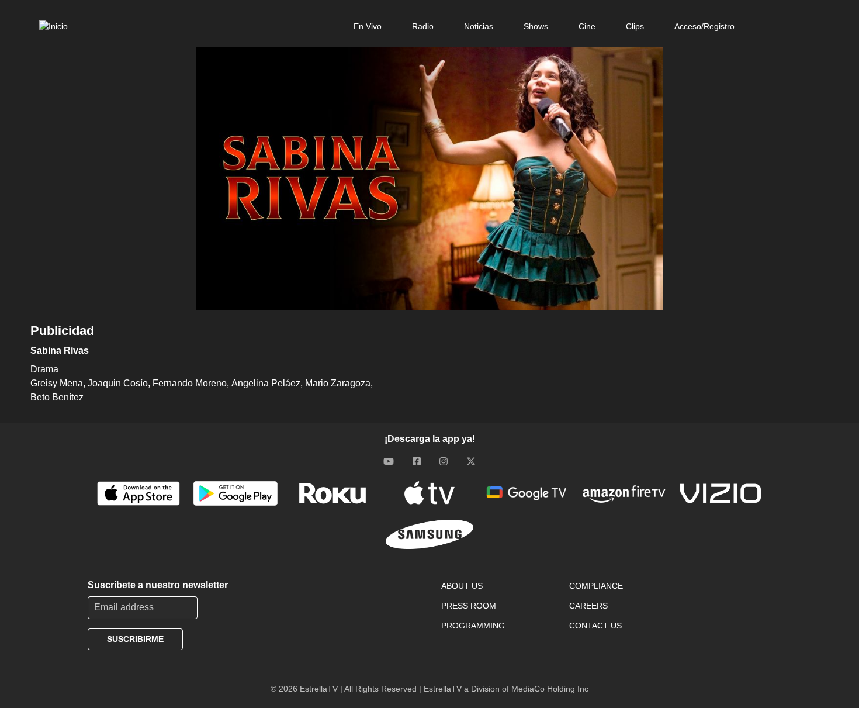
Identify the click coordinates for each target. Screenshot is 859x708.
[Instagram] (443, 461)
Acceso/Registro (704, 26)
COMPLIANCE (596, 585)
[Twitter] (471, 461)
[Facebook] (416, 461)
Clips (635, 26)
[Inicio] (53, 26)
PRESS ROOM (468, 605)
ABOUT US (462, 585)
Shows (536, 26)
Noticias (478, 26)
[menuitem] (367, 26)
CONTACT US (595, 625)
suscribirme (135, 639)
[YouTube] (388, 461)
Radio (423, 26)
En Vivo (368, 26)
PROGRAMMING (473, 625)
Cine (587, 26)
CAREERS (588, 605)
